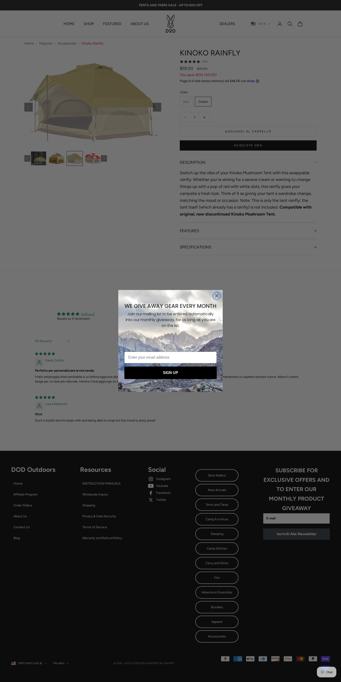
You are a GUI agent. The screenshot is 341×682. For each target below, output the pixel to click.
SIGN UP (170, 373)
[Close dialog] (217, 296)
